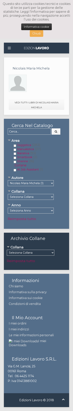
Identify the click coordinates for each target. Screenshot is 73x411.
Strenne (22, 161)
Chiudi (36, 33)
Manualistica (25, 149)
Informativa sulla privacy (28, 292)
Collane (20, 165)
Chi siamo (16, 286)
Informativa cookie (36, 27)
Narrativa (23, 153)
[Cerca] (56, 131)
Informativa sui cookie (26, 298)
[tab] (36, 141)
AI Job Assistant (28, 169)
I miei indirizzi (19, 329)
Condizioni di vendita (25, 304)
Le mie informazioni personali (31, 335)
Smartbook (24, 157)
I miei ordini (17, 323)
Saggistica (24, 145)
